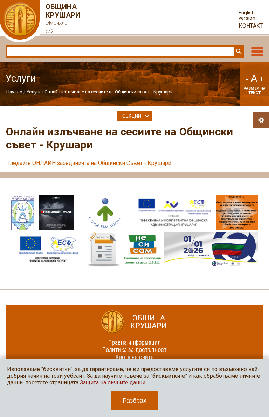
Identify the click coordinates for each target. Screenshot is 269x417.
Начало (14, 92)
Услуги (33, 92)
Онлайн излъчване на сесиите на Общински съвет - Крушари (108, 92)
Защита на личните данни (112, 382)
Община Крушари (63, 18)
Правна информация (134, 342)
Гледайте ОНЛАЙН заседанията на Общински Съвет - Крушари (90, 163)
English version (247, 15)
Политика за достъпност (134, 349)
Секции (131, 116)
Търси (238, 51)
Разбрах (134, 400)
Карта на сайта (135, 357)
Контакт (251, 25)
